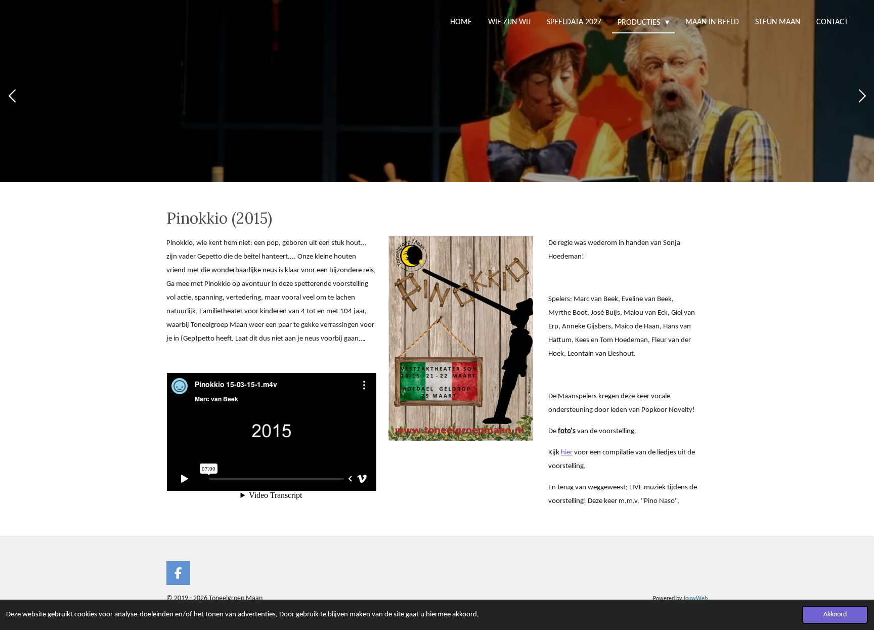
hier (567, 452)
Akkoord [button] (835, 614)
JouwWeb (695, 599)
